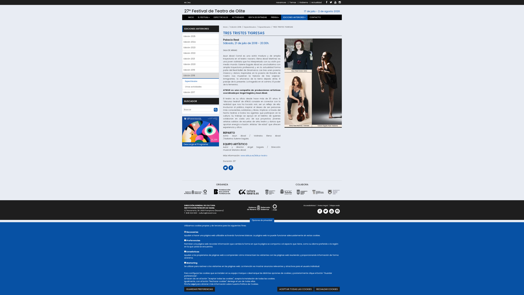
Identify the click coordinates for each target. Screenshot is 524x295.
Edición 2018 (235, 27)
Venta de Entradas (257, 17)
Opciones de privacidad (262, 220)
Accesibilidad (309, 205)
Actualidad (316, 2)
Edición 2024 (190, 42)
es (185, 2)
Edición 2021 (189, 58)
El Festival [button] (203, 17)
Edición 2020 (190, 64)
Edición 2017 (189, 92)
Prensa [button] (274, 17)
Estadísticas (192, 251)
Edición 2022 (189, 53)
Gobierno (303, 2)
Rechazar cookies (327, 289)
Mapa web (335, 205)
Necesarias (192, 232)
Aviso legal (323, 205)
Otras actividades (193, 86)
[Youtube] (335, 2)
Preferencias (193, 240)
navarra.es (281, 2)
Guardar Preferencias (199, 289)
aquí (193, 284)
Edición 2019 (189, 70)
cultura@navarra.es (207, 213)
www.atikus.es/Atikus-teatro (254, 155)
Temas (292, 2)
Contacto (315, 17)
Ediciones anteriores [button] (293, 17)
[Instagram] (339, 2)
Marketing (191, 263)
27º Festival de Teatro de (214, 11)
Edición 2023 (189, 47)
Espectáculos (221, 17)
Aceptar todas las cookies (295, 289)
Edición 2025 (189, 36)
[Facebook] (326, 2)
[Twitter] (331, 2)
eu (189, 2)
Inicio (191, 17)
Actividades (238, 17)
